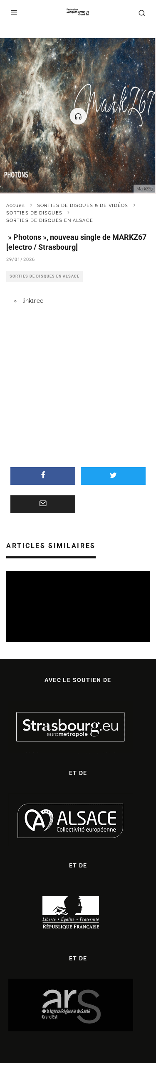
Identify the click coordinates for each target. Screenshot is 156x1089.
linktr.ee (32, 300)
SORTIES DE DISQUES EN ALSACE (44, 276)
